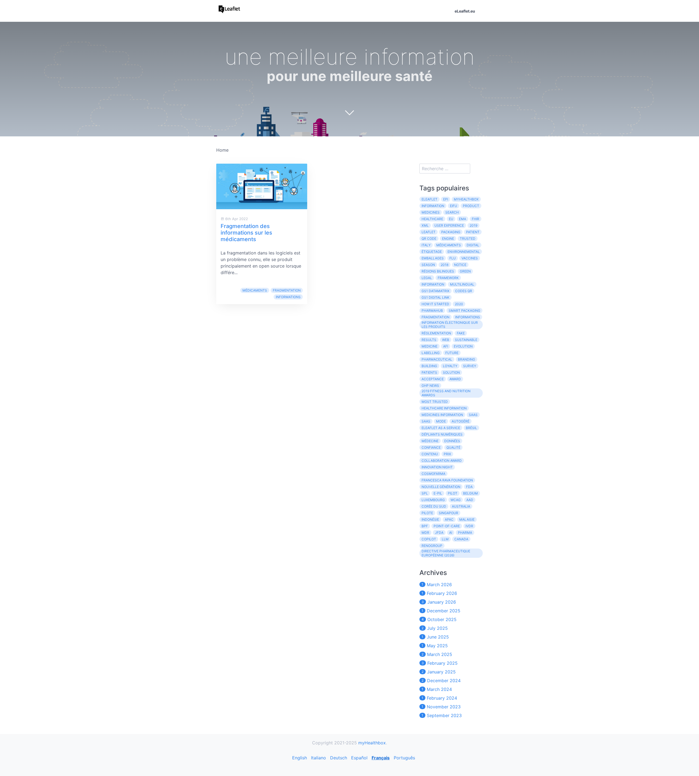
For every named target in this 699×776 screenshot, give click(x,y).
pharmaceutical (437, 359)
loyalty (450, 366)
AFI (445, 346)
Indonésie (430, 519)
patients (429, 372)
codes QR (463, 291)
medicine (429, 346)
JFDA (439, 533)
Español (359, 757)
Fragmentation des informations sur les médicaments (246, 232)
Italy (426, 245)
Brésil (471, 428)
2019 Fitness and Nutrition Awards (446, 393)
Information (433, 206)
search (452, 212)
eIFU (453, 206)
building (429, 366)
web (445, 340)
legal (427, 278)
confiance (431, 447)
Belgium (470, 493)
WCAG (456, 500)
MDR (425, 533)
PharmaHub (432, 310)
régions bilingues (438, 271)
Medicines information (442, 415)
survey (469, 366)
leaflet (429, 232)
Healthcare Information (444, 408)
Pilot (452, 493)
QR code (429, 238)
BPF (425, 526)
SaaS (426, 421)
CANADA (461, 539)
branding (466, 359)
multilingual (462, 284)
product (471, 206)
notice (460, 265)
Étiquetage (432, 252)
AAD (469, 500)
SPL (425, 493)
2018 (444, 265)
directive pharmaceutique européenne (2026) (446, 553)
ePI (445, 199)
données (452, 441)
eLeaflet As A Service (441, 428)
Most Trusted (435, 402)
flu (452, 258)
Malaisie (467, 519)
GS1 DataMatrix (435, 291)
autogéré (460, 421)
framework (448, 278)
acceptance (433, 379)
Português (404, 757)
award (455, 379)
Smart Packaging (464, 310)
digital (473, 245)
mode (441, 421)
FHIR (475, 219)
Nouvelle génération (441, 487)
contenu (430, 454)
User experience (449, 225)
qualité (453, 447)
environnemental (464, 252)
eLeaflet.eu (465, 11)
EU (451, 219)
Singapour (448, 513)
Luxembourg (433, 500)
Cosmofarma (433, 474)
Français (381, 757)
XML (425, 225)
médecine (430, 441)
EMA (462, 219)
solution (451, 372)
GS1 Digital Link (435, 297)
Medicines (431, 212)
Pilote (427, 513)
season (428, 265)
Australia (461, 506)
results (429, 340)
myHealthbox (466, 199)
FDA (469, 487)
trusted (467, 238)
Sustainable (466, 340)
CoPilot (429, 539)
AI (450, 533)
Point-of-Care (447, 526)
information (433, 284)
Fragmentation (287, 290)
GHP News (430, 385)
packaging (450, 232)
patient (472, 232)
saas (473, 415)
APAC (449, 519)
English (299, 757)
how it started (435, 304)
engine (448, 238)
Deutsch (338, 757)
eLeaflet (429, 199)
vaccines (469, 258)
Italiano (318, 757)
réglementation (436, 333)
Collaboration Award (442, 461)
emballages (433, 258)
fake (461, 333)
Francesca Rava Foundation (447, 480)
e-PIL (438, 493)
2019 (473, 225)
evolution (463, 346)
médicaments (254, 290)
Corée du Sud (434, 506)
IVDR (469, 526)
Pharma (465, 533)
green (465, 271)
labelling (431, 353)
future (451, 353)
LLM (445, 539)
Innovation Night (437, 467)
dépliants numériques (442, 434)
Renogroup (432, 546)
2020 (459, 304)
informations (288, 297)
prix (447, 454)
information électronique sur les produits (450, 324)
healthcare (432, 219)
